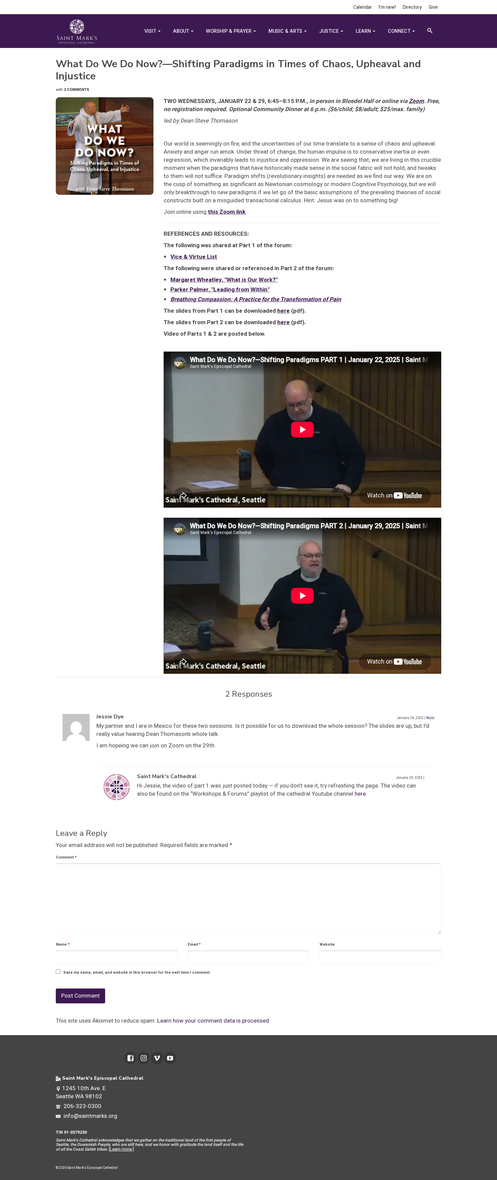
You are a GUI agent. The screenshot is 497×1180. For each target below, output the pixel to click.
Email (194, 944)
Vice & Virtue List (193, 257)
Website (327, 944)
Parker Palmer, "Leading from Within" (219, 289)
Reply (430, 718)
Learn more (121, 1149)
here (283, 311)
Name (63, 944)
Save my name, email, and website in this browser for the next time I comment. (137, 972)
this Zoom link (226, 212)
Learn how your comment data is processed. (213, 1021)
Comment (66, 857)
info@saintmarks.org (89, 1116)
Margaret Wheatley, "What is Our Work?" (224, 280)
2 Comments (76, 90)
